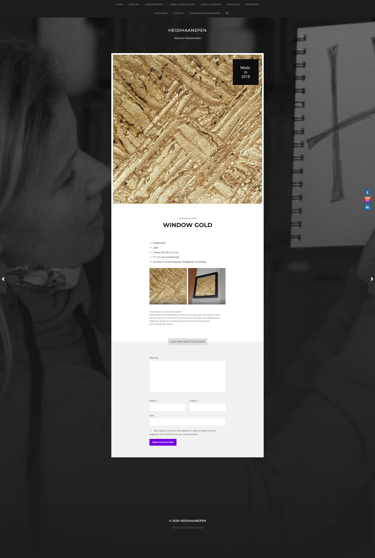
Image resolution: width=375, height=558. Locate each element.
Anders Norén (195, 528)
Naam (153, 401)
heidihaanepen (187, 30)
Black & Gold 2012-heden (168, 311)
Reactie (153, 358)
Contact (179, 13)
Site (151, 415)
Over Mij (134, 4)
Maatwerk (161, 13)
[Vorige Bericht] (3, 279)
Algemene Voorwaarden (205, 13)
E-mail (193, 401)
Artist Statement (211, 4)
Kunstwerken (153, 4)
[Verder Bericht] (371, 279)
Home (119, 4)
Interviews (252, 4)
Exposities (233, 4)
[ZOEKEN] (227, 13)
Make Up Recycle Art (182, 4)
